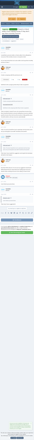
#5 (32, 141)
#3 (32, 95)
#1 (32, 52)
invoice (21, 39)
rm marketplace (6, 41)
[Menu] (2, 7)
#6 (32, 165)
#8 (32, 194)
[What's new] (29, 7)
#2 (32, 72)
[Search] (32, 7)
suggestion (13, 41)
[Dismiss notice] (30, 423)
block (17, 39)
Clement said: (6, 198)
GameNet (5, 39)
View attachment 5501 (8, 104)
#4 (32, 127)
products (18, 13)
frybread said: (6, 98)
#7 (32, 181)
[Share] (30, 53)
